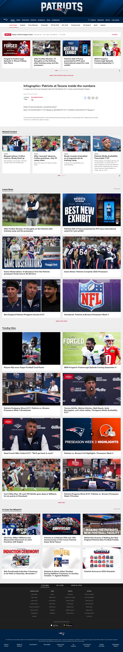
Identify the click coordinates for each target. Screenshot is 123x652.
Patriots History (34, 610)
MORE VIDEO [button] (61, 502)
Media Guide (89, 610)
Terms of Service (19, 645)
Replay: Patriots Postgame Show (22, 34)
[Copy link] (96, 98)
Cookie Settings (101, 645)
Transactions (52, 607)
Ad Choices (73, 645)
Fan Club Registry (89, 597)
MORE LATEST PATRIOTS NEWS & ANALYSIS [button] (61, 75)
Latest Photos (34, 603)
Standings (52, 613)
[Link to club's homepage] (5, 20)
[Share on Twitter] (89, 99)
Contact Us (89, 616)
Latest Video (34, 597)
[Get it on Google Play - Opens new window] (68, 626)
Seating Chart (70, 607)
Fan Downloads (89, 603)
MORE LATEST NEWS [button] (61, 321)
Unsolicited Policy (60, 645)
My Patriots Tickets (70, 597)
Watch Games (70, 613)
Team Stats (52, 603)
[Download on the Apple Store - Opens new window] (54, 625)
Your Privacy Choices (87, 645)
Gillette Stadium (70, 610)
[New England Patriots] (61, 634)
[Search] (89, 20)
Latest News (34, 594)
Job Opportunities (89, 613)
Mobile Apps (89, 607)
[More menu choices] (62, 20)
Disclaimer (47, 644)
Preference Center (115, 645)
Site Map (34, 616)
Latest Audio (34, 600)
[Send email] (92, 99)
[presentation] (120, 71)
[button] (56, 70)
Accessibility (33, 644)
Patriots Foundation (34, 607)
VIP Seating (70, 603)
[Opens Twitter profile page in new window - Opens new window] (32, 100)
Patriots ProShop (89, 594)
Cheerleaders (34, 613)
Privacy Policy (6, 645)
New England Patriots (37, 97)
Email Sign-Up (89, 600)
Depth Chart (52, 597)
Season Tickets (70, 600)
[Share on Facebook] (85, 99)
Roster (52, 594)
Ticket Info (70, 594)
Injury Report (52, 600)
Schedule (52, 610)
